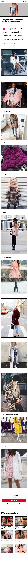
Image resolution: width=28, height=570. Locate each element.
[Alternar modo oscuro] (26, 1)
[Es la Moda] (3, 1)
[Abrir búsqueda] (23, 1)
